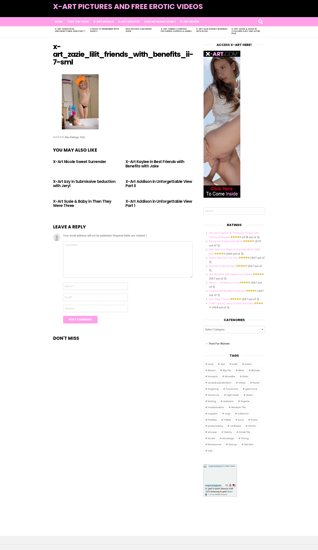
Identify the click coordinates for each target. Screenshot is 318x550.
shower (212, 432)
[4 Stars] (61, 137)
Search (260, 21)
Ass (223, 364)
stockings (228, 438)
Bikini (241, 370)
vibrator (249, 444)
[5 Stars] (63, 137)
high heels (233, 395)
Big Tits (227, 370)
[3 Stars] (58, 137)
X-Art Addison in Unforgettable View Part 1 (70, 30)
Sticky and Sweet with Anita (225, 241)
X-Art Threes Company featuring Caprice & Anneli (176, 30)
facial (256, 382)
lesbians (228, 401)
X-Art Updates (129, 22)
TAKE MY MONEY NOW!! (160, 22)
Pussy (254, 420)
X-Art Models (103, 22)
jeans (249, 395)
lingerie (245, 401)
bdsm (248, 364)
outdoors (243, 413)
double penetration (219, 382)
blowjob (213, 376)
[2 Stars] (56, 137)
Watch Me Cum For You (223, 257)
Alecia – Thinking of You (224, 282)
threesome (214, 444)
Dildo (245, 376)
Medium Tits (239, 407)
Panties (212, 420)
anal (210, 364)
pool (241, 420)
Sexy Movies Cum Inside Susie (139, 30)
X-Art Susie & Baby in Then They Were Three (82, 203)
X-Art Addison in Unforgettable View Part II (159, 183)
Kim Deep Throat (219, 299)
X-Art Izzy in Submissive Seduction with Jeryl (84, 183)
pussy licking (215, 426)
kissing (212, 401)
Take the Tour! (78, 22)
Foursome (232, 389)
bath (235, 364)
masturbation (216, 407)
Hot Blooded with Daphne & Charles (230, 274)
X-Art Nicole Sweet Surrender (79, 161)
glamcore (251, 389)
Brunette (230, 376)
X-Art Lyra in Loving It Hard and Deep (231, 303)
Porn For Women (219, 343)
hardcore (213, 395)
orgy (227, 413)
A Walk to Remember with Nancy (104, 30)
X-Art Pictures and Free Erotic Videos (128, 6)
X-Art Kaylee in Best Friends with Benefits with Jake (155, 164)
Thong (245, 438)
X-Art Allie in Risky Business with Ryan (211, 30)
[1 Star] (54, 137)
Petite (227, 420)
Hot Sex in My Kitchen (222, 266)
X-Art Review (189, 22)
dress (242, 382)
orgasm (213, 413)
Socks (211, 438)
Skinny (228, 432)
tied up (233, 444)
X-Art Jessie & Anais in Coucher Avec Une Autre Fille (246, 31)
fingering (213, 389)
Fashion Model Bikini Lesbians (227, 291)
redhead (235, 426)
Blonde (255, 370)
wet (210, 450)
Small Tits (244, 432)
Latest (257, 11)
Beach (212, 370)
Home (59, 22)
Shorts (252, 426)
